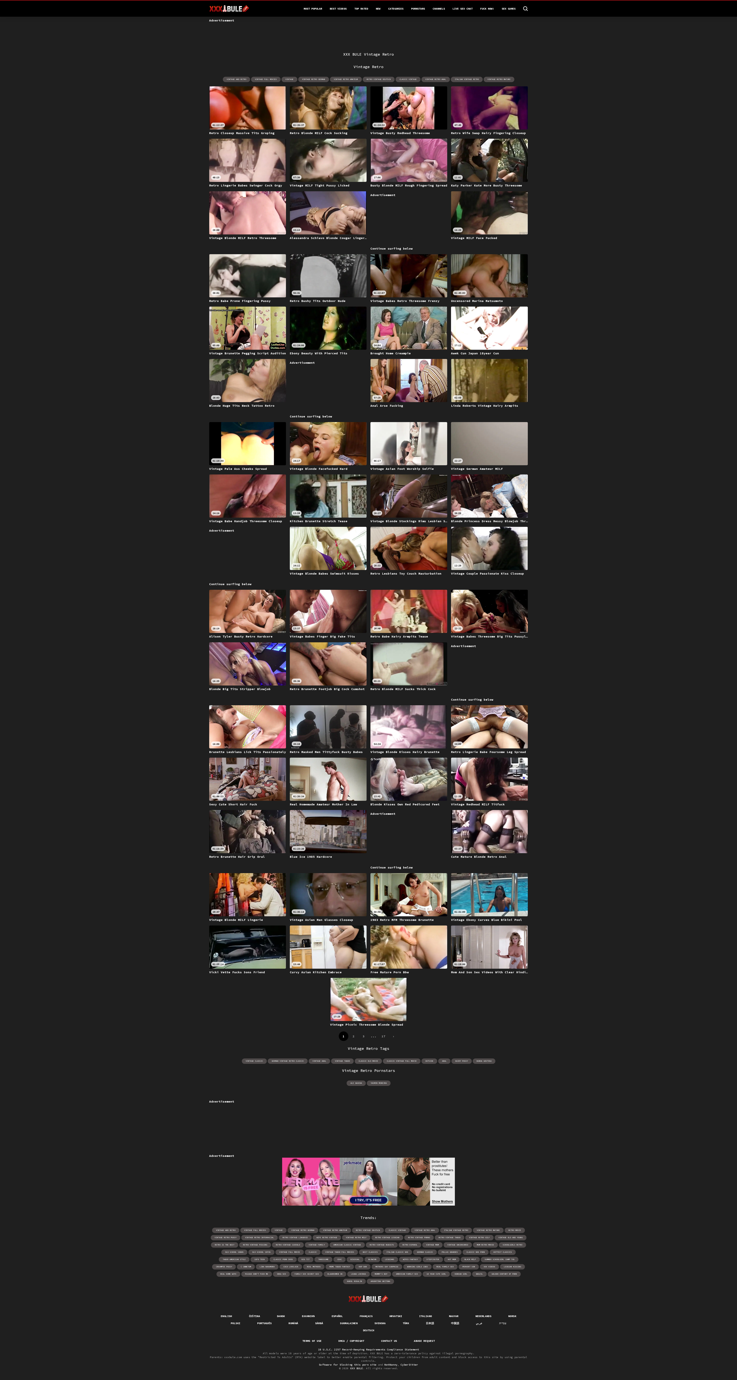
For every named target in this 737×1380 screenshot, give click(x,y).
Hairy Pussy (461, 1061)
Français (366, 1316)
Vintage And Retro (236, 79)
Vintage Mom (432, 1245)
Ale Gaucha (356, 1083)
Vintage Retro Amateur (346, 79)
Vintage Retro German (313, 79)
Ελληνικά (308, 1316)
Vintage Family (317, 1245)
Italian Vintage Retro (467, 79)
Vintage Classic (254, 1061)
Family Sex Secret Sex (307, 1274)
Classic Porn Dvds (283, 1259)
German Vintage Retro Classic (288, 1061)
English (226, 1316)
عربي (479, 1323)
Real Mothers (314, 1266)
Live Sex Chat (463, 8)
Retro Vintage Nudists (382, 1245)
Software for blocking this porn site (348, 1364)
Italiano (425, 1316)
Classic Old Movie (368, 1061)
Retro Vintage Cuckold (288, 1245)
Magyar (454, 1316)
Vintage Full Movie (289, 1252)
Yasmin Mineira (379, 1083)
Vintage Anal (319, 1061)
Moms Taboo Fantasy (339, 1266)
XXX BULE (356, 1368)
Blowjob (372, 1259)
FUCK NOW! (487, 8)
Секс (339, 1259)
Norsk (512, 1316)
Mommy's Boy (381, 1274)
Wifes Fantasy (410, 1259)
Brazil (479, 1274)
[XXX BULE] (229, 8)
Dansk (281, 1316)
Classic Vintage (408, 79)
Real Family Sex (445, 1266)
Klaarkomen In (334, 1274)
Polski (235, 1323)
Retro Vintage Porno (419, 1237)
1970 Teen (259, 1259)
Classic (313, 1252)
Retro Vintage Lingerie (295, 1237)
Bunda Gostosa (484, 1061)
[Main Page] (368, 1299)
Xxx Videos (489, 1266)
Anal (444, 1061)
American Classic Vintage (347, 1245)
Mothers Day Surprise (386, 1266)
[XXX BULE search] (525, 8)
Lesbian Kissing (512, 1266)
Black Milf (470, 1259)
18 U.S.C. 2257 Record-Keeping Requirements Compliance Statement (368, 1349)
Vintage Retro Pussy (225, 1237)
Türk (406, 1323)
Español (337, 1316)
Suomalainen (349, 1323)
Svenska (380, 1323)
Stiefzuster (432, 1259)
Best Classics (370, 1252)
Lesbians (389, 1259)
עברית (502, 1323)
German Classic (425, 1252)
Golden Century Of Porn (504, 1274)
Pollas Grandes (450, 1252)
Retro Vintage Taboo (449, 1237)
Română (293, 1323)
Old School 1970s (261, 1252)
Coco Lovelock (290, 1266)
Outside (429, 1061)
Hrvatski (395, 1316)
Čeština (254, 1316)
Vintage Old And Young (510, 1237)
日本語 (430, 1323)
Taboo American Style (234, 1259)
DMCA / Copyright (351, 1341)
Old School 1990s (234, 1252)
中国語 (455, 1323)
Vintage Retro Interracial (259, 1237)
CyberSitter (409, 1364)
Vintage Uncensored (457, 1245)
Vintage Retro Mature (499, 79)
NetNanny (390, 1364)
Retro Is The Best (224, 1245)
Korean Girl (461, 1274)
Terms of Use (311, 1341)
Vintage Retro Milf (356, 1237)
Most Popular (313, 8)
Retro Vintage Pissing (255, 1245)
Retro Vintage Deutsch (379, 79)
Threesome (323, 1259)
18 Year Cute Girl (436, 1274)
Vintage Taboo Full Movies (339, 1252)
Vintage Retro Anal (435, 79)
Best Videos (338, 8)
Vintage (289, 79)
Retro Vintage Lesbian (387, 1237)
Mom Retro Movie (485, 1245)
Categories (395, 8)
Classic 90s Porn (475, 1252)
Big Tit (306, 1259)
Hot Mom (452, 1259)
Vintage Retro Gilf (479, 1237)
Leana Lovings (358, 1274)
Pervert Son (468, 1266)
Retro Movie (514, 1230)
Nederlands (483, 1316)
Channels (439, 8)
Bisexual (355, 1259)
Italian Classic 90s (397, 1252)
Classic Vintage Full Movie (402, 1061)
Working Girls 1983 (417, 1266)
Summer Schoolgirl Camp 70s (500, 1259)
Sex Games (509, 8)
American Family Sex (407, 1274)
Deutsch (368, 1330)
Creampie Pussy (224, 1266)
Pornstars (418, 8)
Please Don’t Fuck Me (256, 1274)
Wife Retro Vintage (326, 1237)
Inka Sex (281, 1274)
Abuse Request (424, 1341)
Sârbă (319, 1323)
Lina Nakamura (267, 1266)
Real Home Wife (228, 1274)
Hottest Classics (502, 1252)
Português (264, 1323)
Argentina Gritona (380, 1281)
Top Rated (361, 8)
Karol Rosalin (354, 1281)
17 (383, 1036)
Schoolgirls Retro (512, 1245)
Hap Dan (363, 1266)
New (378, 8)
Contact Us (389, 1341)
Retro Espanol (409, 1245)
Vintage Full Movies (266, 79)
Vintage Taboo (342, 1061)
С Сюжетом (246, 1266)
